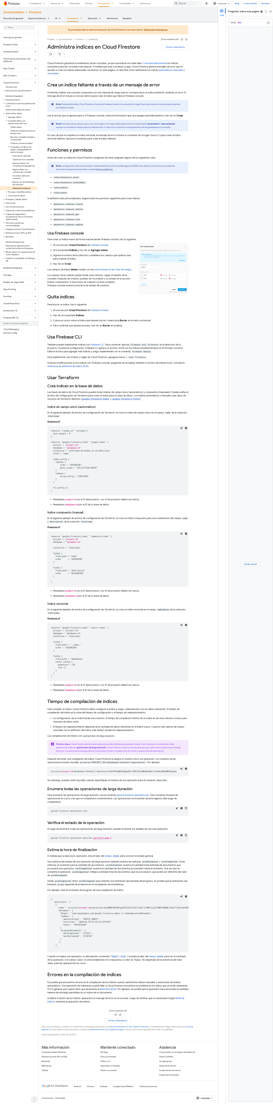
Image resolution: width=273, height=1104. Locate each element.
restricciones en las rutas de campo (113, 269)
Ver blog (104, 1052)
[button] (17, 44)
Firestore (35, 12)
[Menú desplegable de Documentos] (113, 3)
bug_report (261, 11)
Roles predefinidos (104, 169)
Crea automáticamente (155, 63)
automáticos (165, 70)
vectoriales (53, 73)
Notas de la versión (167, 1065)
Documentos (104, 3)
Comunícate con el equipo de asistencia (177, 1052)
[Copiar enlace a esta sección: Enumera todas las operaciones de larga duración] (135, 789)
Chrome (90, 1086)
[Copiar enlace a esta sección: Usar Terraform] (82, 378)
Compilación (35, 3)
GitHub (45, 1070)
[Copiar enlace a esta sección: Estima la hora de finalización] (100, 850)
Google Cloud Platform (123, 1086)
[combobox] (187, 3)
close (270, 11)
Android (77, 1086)
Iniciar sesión (250, 564)
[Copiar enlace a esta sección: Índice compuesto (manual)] (86, 512)
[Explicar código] (181, 428)
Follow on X (105, 1061)
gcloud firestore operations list (133, 795)
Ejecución (55, 3)
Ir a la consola (250, 3)
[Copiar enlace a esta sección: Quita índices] (77, 297)
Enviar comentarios (175, 47)
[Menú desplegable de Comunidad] (134, 3)
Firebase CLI (97, 344)
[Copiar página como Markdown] (59, 54)
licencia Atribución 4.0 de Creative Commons (129, 1026)
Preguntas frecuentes (169, 1075)
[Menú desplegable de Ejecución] (63, 3)
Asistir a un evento (108, 1070)
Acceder (265, 3)
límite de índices (108, 989)
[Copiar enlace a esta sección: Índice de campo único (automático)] (98, 407)
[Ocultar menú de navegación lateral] (34, 1099)
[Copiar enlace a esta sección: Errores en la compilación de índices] (124, 975)
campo (112, 856)
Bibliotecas (46, 1065)
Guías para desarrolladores (54, 1052)
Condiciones (47, 1098)
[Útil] (182, 39)
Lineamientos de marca (170, 1070)
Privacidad (60, 1098)
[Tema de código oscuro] (186, 428)
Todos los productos (148, 1086)
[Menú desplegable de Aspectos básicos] (49, 18)
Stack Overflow (166, 1056)
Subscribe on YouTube (110, 1065)
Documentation (13, 12)
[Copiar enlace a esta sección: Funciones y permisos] (95, 150)
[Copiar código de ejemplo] (186, 808)
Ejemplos (127, 18)
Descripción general (13, 18)
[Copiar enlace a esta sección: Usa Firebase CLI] (84, 337)
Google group (165, 1061)
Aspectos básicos (37, 18)
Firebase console (99, 245)
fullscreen (266, 11)
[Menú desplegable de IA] (60, 18)
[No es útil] (186, 39)
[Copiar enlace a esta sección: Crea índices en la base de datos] (105, 386)
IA (56, 18)
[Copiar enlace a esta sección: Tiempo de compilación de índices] (120, 702)
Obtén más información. (156, 29)
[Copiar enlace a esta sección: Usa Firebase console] (87, 233)
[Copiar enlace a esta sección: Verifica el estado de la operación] (107, 823)
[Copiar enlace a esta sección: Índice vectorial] (71, 604)
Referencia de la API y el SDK (54, 1056)
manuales (178, 70)
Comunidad (125, 3)
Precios (89, 3)
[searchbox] (19, 27)
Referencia (112, 18)
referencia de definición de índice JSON (67, 366)
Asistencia (145, 3)
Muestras (46, 1061)
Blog (237, 3)
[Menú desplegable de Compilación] (44, 3)
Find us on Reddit (108, 1056)
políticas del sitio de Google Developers (107, 1029)
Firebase (51, 39)
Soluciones (75, 3)
